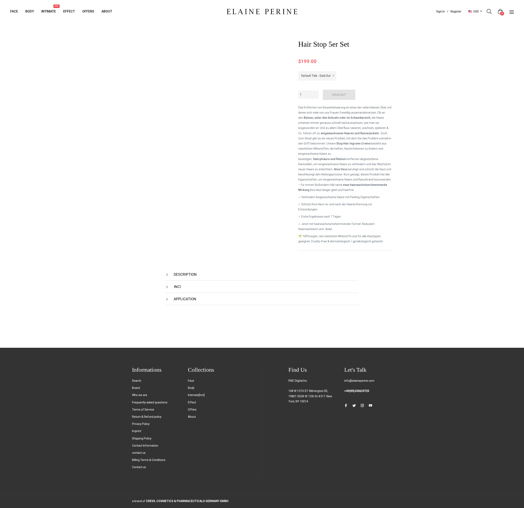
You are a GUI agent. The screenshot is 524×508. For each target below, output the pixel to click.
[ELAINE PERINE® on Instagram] (362, 405)
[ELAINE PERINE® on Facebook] (346, 405)
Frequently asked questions (149, 402)
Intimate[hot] (196, 395)
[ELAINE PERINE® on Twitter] (354, 405)
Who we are (139, 395)
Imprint (136, 431)
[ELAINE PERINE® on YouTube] (370, 405)
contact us (139, 452)
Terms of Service (143, 409)
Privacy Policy (141, 424)
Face (191, 380)
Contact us (139, 467)
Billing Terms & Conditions (148, 460)
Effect (192, 402)
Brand (136, 387)
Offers (192, 409)
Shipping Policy (141, 438)
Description (185, 274)
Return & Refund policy (146, 416)
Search (136, 380)
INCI (177, 286)
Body (191, 387)
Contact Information (145, 445)
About (192, 416)
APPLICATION (184, 299)
